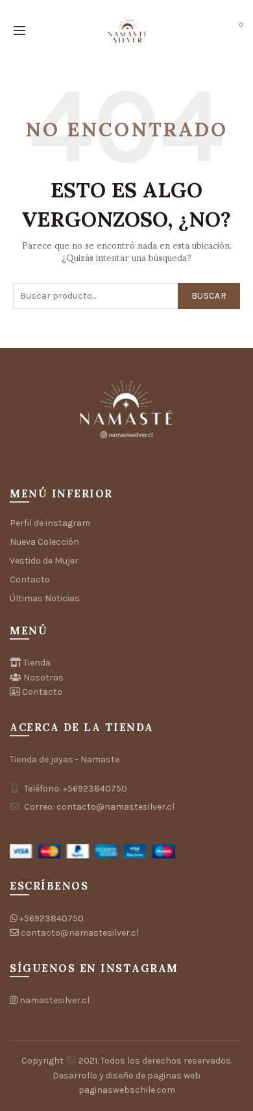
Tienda (37, 662)
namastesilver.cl (54, 1000)
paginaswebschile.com (126, 1089)
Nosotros (43, 677)
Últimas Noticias (45, 598)
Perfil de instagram (50, 523)
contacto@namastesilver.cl (80, 932)
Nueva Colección (44, 541)
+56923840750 (51, 918)
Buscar (208, 295)
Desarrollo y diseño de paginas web (126, 1075)
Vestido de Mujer (44, 560)
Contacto (30, 579)
